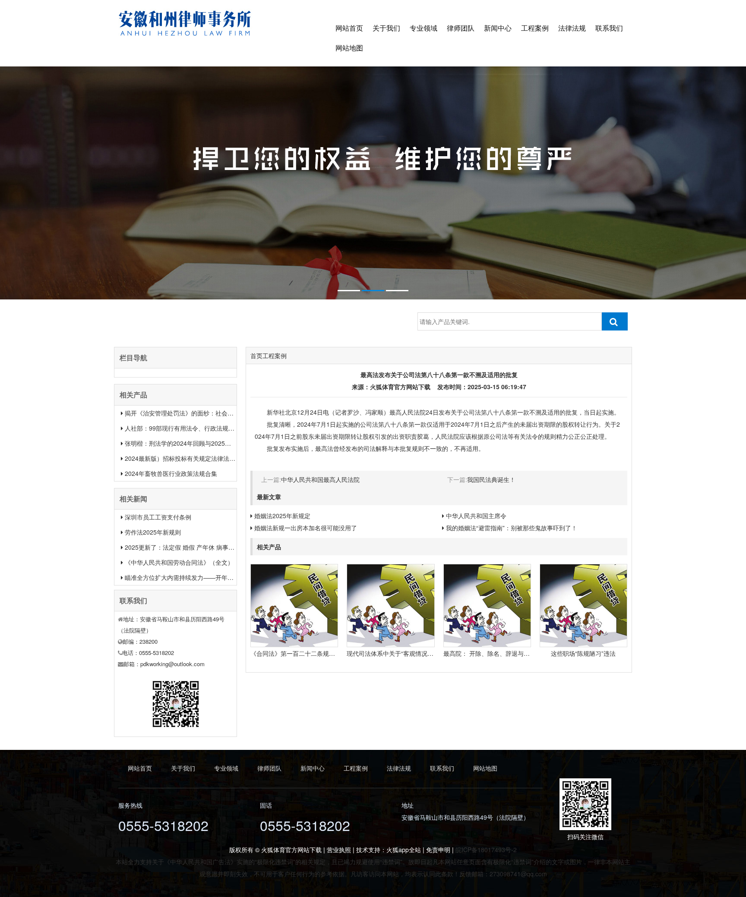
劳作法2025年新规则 (153, 532)
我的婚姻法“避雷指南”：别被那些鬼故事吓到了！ (511, 527)
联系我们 (609, 28)
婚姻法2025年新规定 (282, 515)
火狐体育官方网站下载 (400, 386)
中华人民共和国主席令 (476, 515)
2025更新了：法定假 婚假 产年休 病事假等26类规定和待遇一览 (210, 547)
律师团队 (460, 28)
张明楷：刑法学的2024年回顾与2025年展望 (184, 443)
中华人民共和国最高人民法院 (320, 479)
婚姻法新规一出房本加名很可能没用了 (305, 527)
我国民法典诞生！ (491, 479)
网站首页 (349, 28)
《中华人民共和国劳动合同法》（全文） (179, 562)
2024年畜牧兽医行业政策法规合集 (171, 473)
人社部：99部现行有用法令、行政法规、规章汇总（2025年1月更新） (218, 428)
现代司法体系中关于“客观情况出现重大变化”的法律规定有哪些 (430, 653)
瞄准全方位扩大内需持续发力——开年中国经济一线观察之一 (206, 577)
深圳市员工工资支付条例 (158, 517)
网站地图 (349, 48)
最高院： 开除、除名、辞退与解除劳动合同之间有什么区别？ (525, 653)
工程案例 (535, 28)
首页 (256, 355)
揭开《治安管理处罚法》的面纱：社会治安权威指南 (194, 413)
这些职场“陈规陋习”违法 (583, 653)
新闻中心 (498, 28)
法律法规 (572, 28)
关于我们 (386, 28)
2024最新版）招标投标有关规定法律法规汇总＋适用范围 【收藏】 (214, 458)
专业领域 (423, 28)
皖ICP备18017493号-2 (486, 849)
